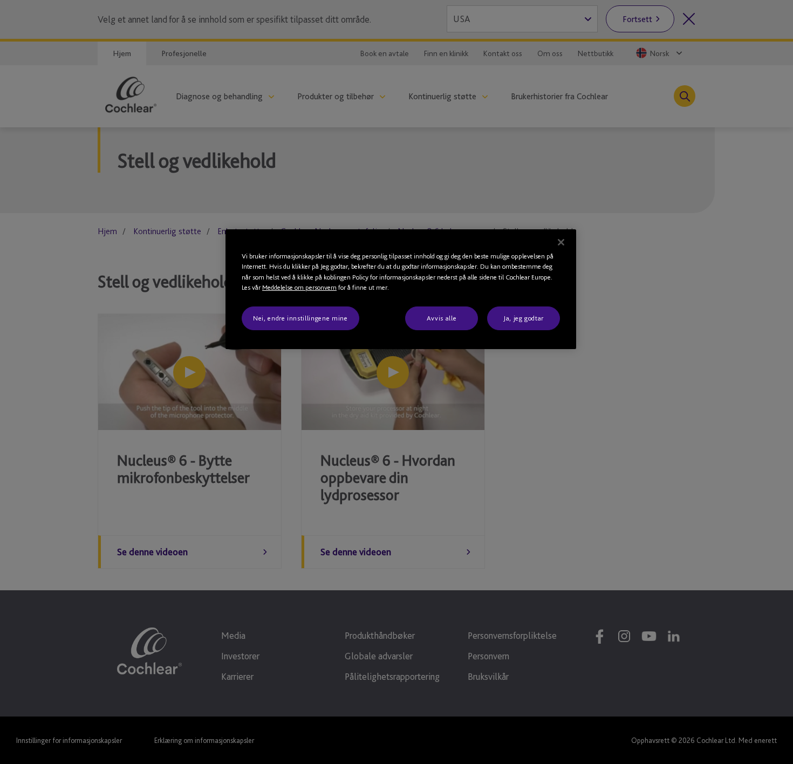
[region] (400, 289)
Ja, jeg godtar (523, 318)
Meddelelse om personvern (299, 287)
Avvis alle (442, 318)
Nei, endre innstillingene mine (300, 318)
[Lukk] (561, 242)
